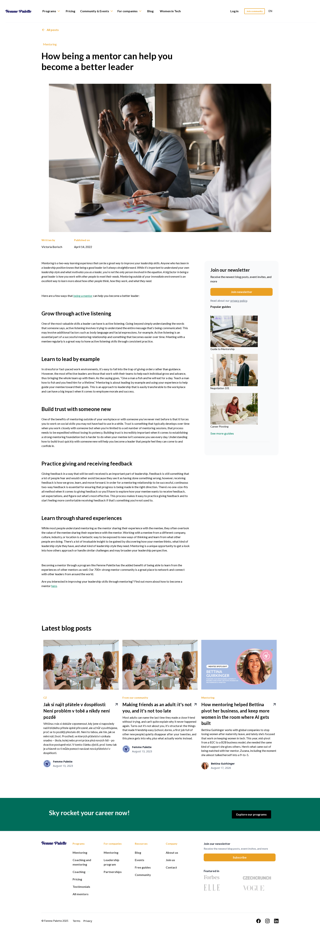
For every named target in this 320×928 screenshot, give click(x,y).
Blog (150, 11)
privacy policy (238, 300)
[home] (21, 11)
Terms (76, 921)
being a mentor (82, 295)
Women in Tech (170, 11)
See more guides (222, 433)
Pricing (70, 11)
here (54, 586)
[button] (53, 11)
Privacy (87, 921)
